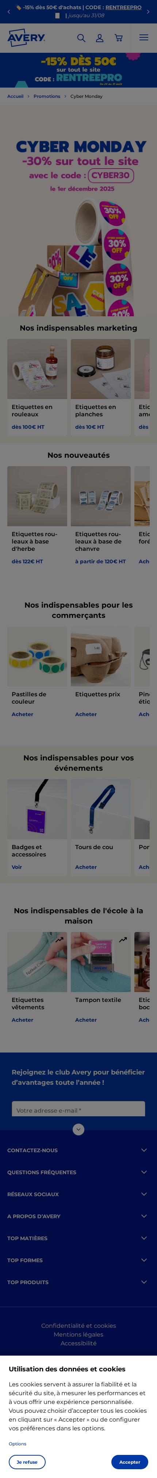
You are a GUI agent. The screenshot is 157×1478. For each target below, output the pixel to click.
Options (17, 1443)
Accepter (129, 1462)
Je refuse (27, 1462)
